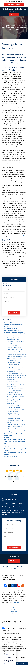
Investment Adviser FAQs (14, 370)
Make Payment (14, 561)
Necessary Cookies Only (8, 661)
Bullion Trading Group (13, 339)
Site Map (14, 613)
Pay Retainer (14, 556)
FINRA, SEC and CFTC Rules (14, 349)
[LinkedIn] (12, 585)
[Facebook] (5, 585)
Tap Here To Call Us (14, 4)
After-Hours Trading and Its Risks (16, 334)
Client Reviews (14, 465)
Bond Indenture (11, 336)
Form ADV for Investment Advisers (16, 354)
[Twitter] (9, 585)
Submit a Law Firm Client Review (14, 486)
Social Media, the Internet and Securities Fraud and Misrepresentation (15, 411)
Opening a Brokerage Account (15, 400)
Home (4, 14)
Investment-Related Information (14, 332)
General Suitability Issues (14, 358)
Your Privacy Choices (11, 628)
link (24, 236)
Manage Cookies (7, 630)
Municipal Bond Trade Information (16, 375)
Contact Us (14, 14)
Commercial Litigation (10, 328)
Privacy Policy (14, 611)
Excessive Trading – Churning (15, 347)
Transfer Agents (11, 428)
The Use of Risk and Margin (14, 426)
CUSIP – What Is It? (12, 345)
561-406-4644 (11, 579)
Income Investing (11, 360)
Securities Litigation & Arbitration (14, 323)
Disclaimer (14, 609)
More (23, 14)
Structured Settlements (13, 418)
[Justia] (15, 585)
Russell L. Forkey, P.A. (19, 657)
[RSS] (22, 585)
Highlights (7, 437)
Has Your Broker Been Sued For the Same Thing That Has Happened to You (14, 441)
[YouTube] (18, 585)
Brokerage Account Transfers (15, 338)
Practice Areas (7, 319)
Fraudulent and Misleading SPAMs (16, 356)
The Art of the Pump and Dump (16, 424)
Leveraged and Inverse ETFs (14, 373)
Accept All (8, 657)
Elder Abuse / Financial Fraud (12, 330)
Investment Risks (11, 371)
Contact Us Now (14, 313)
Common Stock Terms (10, 456)
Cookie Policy (22, 628)
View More (17, 602)
